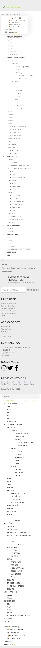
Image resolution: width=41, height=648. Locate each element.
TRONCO (15, 82)
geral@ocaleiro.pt (8, 353)
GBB (10, 43)
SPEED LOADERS (18, 177)
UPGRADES (8, 619)
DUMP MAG (16, 133)
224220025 (6, 350)
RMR (13, 210)
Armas (10, 228)
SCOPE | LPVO (17, 204)
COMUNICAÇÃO (14, 139)
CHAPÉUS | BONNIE (23, 67)
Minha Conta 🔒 (11, 32)
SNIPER (11, 46)
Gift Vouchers (5, 355)
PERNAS (15, 100)
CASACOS (19, 97)
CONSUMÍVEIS (12, 234)
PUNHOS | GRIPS (14, 216)
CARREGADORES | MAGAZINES (19, 168)
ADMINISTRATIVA (18, 136)
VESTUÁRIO (12, 61)
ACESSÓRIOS (12, 156)
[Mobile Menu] (2, 8)
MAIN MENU (10, 401)
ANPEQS (15, 183)
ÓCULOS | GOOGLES (26, 76)
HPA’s (10, 49)
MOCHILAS (12, 144)
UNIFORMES (20, 91)
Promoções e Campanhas (9, 311)
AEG (10, 40)
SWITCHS (15, 189)
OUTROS (11, 147)
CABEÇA (15, 64)
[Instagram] (4, 368)
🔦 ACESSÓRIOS (14, 26)
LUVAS (10, 115)
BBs (9, 237)
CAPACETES (20, 70)
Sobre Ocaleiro (6, 326)
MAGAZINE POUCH (19, 127)
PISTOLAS (12, 52)
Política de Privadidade (8, 303)
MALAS (11, 142)
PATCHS (15, 150)
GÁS (10, 240)
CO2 (9, 243)
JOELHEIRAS (20, 106)
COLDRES (11, 121)
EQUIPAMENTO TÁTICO (16, 58)
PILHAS (11, 246)
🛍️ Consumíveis (13, 22)
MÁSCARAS (23, 79)
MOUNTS (11, 213)
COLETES (19, 85)
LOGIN (9, 255)
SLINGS (11, 118)
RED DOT (15, 198)
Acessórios (5, 331)
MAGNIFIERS (16, 207)
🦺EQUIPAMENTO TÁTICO (17, 24)
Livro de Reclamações (8, 313)
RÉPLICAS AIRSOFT (14, 37)
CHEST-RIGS (20, 88)
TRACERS (11, 159)
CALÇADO (19, 109)
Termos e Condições (8, 306)
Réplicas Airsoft (6, 329)
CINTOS (11, 112)
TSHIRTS (19, 94)
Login (3, 316)
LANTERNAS (12, 180)
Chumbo (10, 598)
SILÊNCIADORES (14, 162)
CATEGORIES (30, 401)
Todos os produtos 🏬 (13, 18)
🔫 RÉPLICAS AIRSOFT (16, 20)
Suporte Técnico (6, 336)
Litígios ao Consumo (8, 308)
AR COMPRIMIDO (13, 225)
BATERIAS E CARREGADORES (19, 165)
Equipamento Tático (7, 334)
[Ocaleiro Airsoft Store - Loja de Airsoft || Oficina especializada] (11, 7)
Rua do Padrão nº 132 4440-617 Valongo (16, 347)
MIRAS (10, 192)
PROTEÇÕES (20, 73)
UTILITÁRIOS (16, 130)
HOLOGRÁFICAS (18, 201)
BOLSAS (11, 124)
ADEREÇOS (15, 520)
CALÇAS (19, 103)
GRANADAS (11, 421)
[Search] (37, 396)
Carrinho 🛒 (9, 29)
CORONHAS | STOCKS (16, 219)
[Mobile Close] (0, 392)
